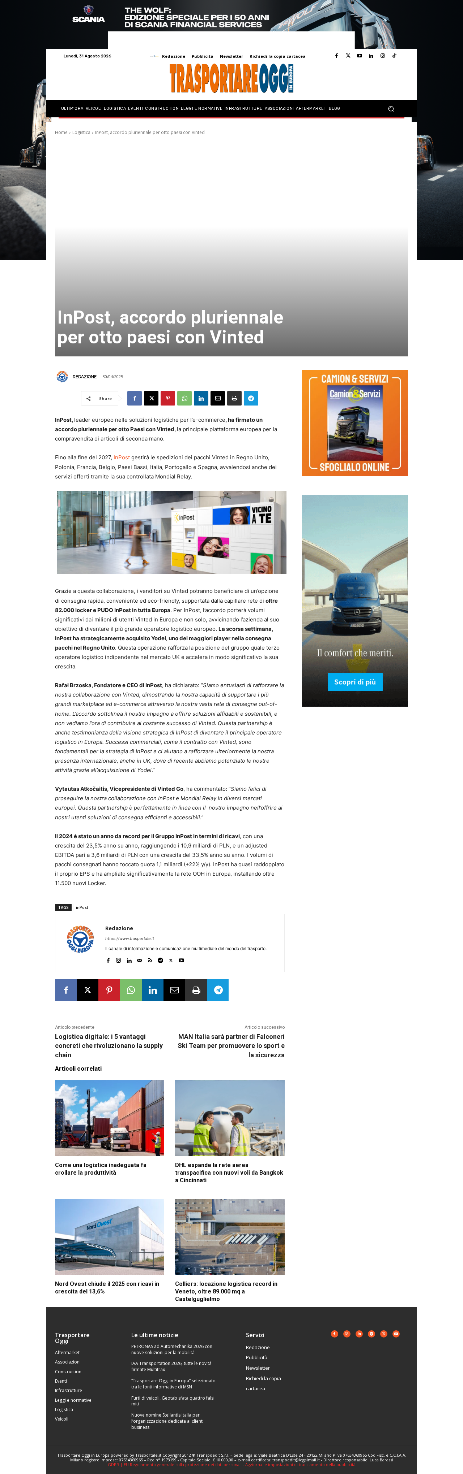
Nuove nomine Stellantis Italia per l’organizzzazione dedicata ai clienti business (167, 1421)
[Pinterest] (168, 398)
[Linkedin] (371, 56)
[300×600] (355, 712)
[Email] (218, 398)
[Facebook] (336, 56)
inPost (82, 907)
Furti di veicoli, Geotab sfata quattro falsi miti (172, 1401)
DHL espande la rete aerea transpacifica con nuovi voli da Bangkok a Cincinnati (229, 1173)
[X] (151, 398)
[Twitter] (348, 56)
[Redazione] (63, 376)
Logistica (81, 132)
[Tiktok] (394, 56)
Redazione (85, 376)
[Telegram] (251, 398)
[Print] (234, 398)
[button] (390, 108)
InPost (122, 457)
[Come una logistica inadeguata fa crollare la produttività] (109, 1118)
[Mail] (139, 959)
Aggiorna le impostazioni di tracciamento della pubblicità (300, 1464)
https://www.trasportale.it (129, 938)
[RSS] (150, 959)
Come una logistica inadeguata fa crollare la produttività (100, 1169)
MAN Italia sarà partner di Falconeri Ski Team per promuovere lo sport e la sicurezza (231, 1045)
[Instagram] (383, 56)
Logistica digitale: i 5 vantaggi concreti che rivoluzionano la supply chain (109, 1045)
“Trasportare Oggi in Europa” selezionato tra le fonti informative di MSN (173, 1384)
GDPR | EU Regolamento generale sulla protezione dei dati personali (175, 1464)
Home (61, 132)
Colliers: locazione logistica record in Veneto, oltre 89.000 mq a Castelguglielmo (226, 1291)
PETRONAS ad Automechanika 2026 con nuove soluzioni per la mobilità (171, 1349)
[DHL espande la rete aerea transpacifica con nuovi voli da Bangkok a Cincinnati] (229, 1118)
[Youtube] (359, 56)
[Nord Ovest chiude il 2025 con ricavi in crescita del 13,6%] (109, 1237)
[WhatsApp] (184, 398)
